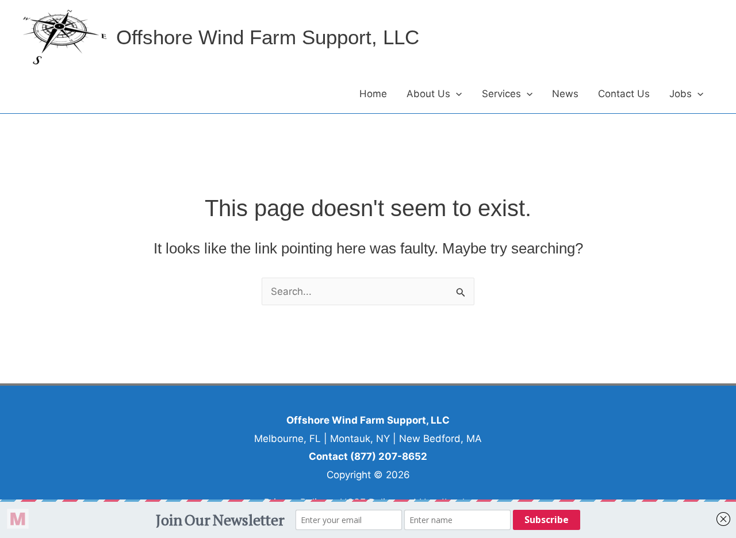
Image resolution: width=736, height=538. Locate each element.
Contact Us (624, 93)
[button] (456, 93)
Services (501, 93)
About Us (428, 93)
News (565, 93)
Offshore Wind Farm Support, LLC (267, 37)
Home (373, 93)
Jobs (680, 93)
